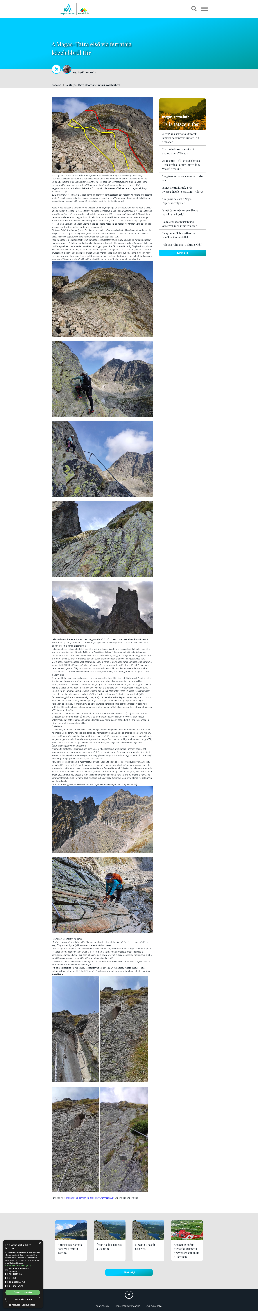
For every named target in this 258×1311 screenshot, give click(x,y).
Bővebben (20, 1263)
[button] (22, 1305)
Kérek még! (182, 253)
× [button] (40, 1243)
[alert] (23, 1274)
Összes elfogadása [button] (23, 1292)
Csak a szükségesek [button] (23, 1299)
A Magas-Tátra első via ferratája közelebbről (93, 85)
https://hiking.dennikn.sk (77, 1198)
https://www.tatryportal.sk (102, 1198)
